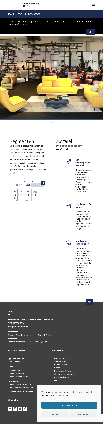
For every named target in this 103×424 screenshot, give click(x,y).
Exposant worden (61, 358)
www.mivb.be (16, 362)
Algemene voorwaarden (64, 374)
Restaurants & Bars (62, 371)
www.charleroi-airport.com (21, 388)
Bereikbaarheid (60, 365)
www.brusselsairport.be (20, 384)
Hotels (57, 368)
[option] (51, 77)
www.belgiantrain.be (19, 376)
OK (90, 32)
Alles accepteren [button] (69, 405)
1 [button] (48, 122)
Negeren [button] (54, 414)
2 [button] (51, 122)
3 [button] (54, 122)
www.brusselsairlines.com (21, 391)
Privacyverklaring (61, 377)
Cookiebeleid (62, 396)
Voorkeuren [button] (83, 414)
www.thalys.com (17, 370)
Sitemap (57, 381)
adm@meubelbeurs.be (18, 326)
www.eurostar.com (18, 373)
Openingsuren (60, 361)
